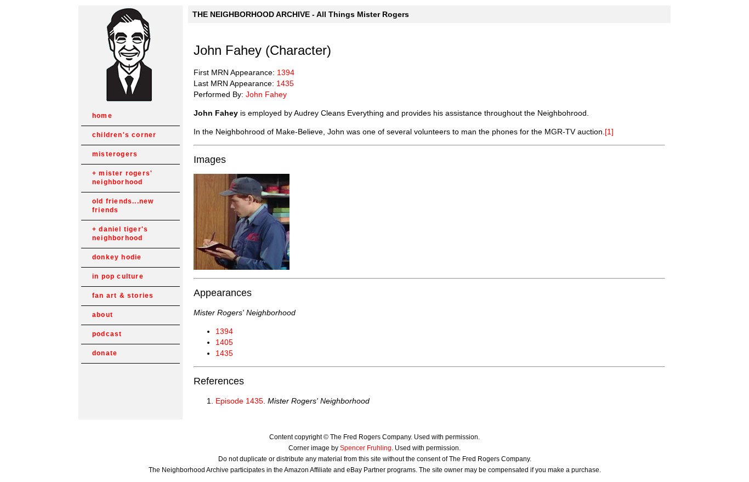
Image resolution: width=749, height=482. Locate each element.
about (102, 315)
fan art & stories (123, 295)
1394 (285, 72)
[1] (609, 131)
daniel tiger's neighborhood (120, 233)
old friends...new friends (123, 205)
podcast (107, 334)
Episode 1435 (239, 400)
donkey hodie (116, 257)
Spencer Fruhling (365, 448)
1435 (285, 83)
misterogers (115, 154)
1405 (224, 342)
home (102, 116)
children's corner (124, 135)
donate (104, 353)
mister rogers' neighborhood (122, 177)
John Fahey (266, 94)
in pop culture (118, 276)
